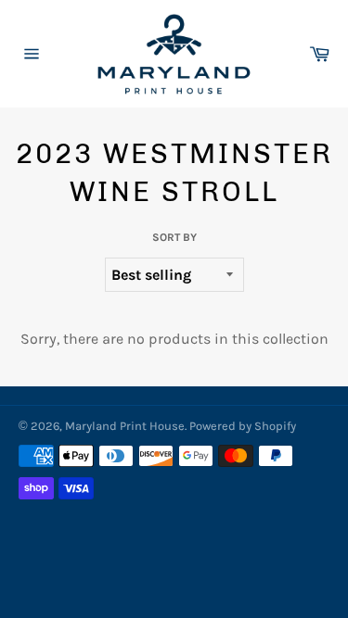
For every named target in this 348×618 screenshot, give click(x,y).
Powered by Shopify (242, 426)
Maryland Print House (125, 426)
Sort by (174, 237)
